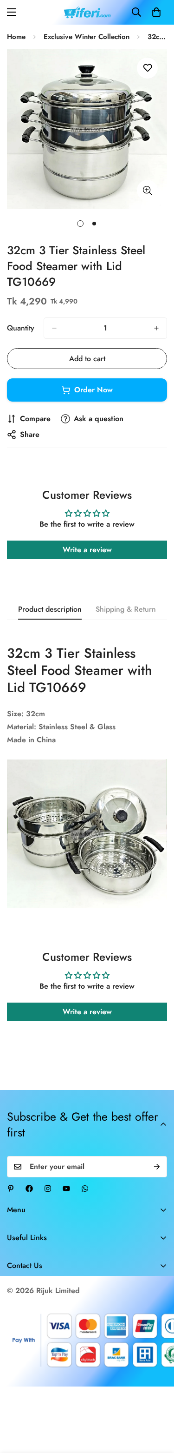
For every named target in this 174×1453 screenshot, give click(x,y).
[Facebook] (29, 1188)
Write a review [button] (87, 549)
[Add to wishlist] (147, 68)
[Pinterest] (10, 1188)
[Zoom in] (147, 190)
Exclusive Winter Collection (86, 37)
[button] (156, 12)
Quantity (20, 328)
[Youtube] (66, 1188)
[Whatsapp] (85, 1188)
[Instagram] (48, 1188)
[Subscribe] (157, 1166)
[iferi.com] (87, 12)
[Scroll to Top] (157, 1403)
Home (16, 37)
